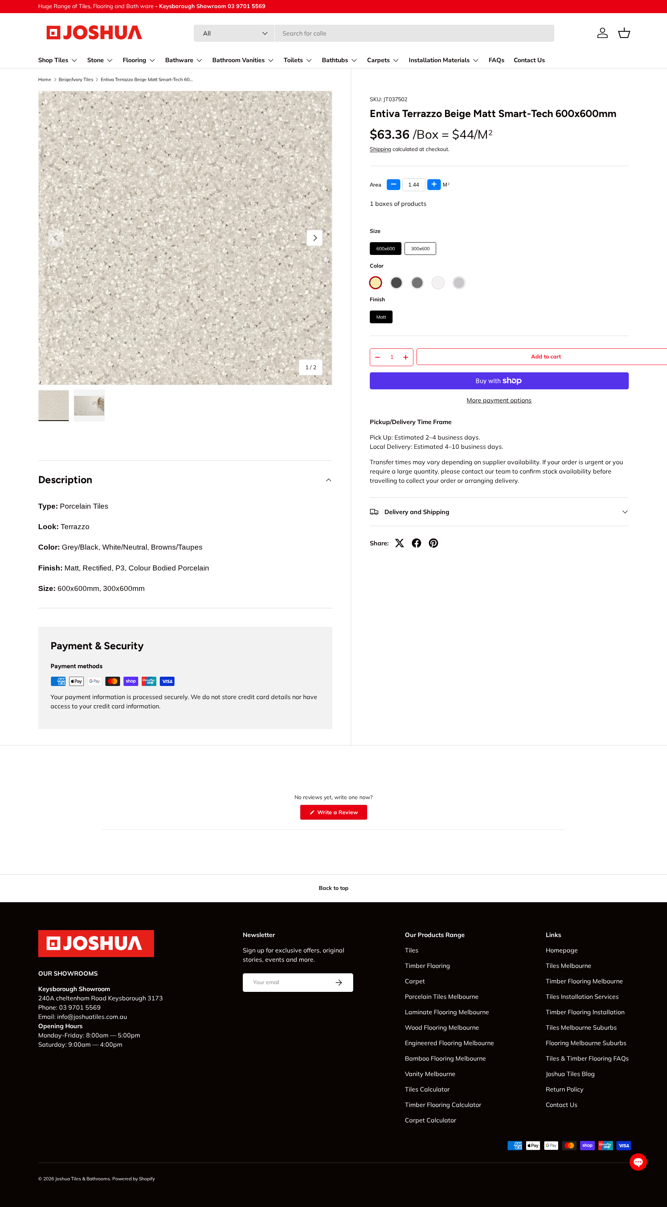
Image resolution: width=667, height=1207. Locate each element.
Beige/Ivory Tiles (76, 79)
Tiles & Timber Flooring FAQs (587, 1058)
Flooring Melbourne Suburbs (586, 1043)
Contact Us (529, 60)
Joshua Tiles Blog (570, 1074)
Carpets (378, 60)
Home (44, 79)
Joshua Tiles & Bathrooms (82, 1179)
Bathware (179, 60)
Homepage (562, 950)
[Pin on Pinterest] (433, 543)
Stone (95, 60)
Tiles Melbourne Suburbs (581, 1027)
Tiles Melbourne (568, 965)
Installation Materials (439, 60)
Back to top (334, 887)
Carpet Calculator (430, 1120)
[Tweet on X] (399, 543)
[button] (624, 32)
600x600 (385, 248)
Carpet (415, 981)
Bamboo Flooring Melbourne (445, 1058)
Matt (381, 317)
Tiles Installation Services (582, 996)
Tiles (411, 950)
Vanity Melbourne (430, 1074)
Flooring (134, 60)
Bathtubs (335, 60)
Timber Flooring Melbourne (584, 981)
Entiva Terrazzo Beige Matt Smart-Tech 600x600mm (147, 79)
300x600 (420, 248)
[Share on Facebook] (416, 543)
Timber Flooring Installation (585, 1012)
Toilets (293, 60)
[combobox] (374, 33)
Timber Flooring (427, 965)
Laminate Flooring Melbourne (447, 1012)
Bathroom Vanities (238, 60)
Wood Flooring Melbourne (442, 1027)
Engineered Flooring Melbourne (449, 1043)
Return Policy (565, 1089)
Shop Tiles (53, 60)
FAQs (496, 60)
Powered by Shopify (133, 1179)
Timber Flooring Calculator (443, 1105)
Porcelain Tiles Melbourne (442, 996)
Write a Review (339, 814)
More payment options (499, 400)
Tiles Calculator (427, 1089)
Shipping (380, 149)
